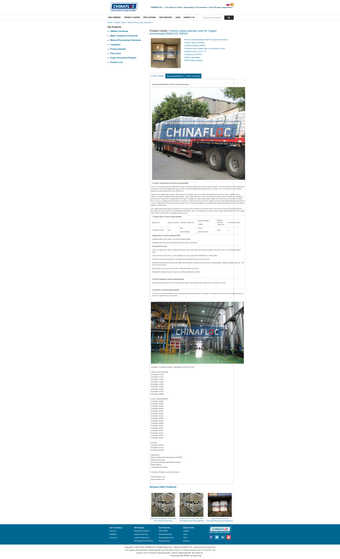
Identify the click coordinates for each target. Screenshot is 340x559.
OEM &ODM (163, 531)
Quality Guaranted (165, 534)
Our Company (114, 17)
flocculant (196, 553)
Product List (116, 62)
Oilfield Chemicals (119, 31)
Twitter (217, 537)
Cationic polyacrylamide (181, 553)
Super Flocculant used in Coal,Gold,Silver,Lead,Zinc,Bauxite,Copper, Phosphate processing (222, 521)
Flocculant (115, 53)
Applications (149, 17)
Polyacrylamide (118, 49)
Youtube (229, 537)
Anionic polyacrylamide (160, 553)
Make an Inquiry (193, 76)
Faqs (185, 538)
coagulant (115, 44)
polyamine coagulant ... (142, 531)
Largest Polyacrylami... (142, 538)
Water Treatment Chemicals (124, 36)
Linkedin (223, 537)
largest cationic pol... (141, 534)
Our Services (165, 17)
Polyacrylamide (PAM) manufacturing (185, 555)
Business (186, 541)
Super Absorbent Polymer (123, 58)
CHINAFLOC (219, 529)
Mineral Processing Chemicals (139, 22)
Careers (186, 531)
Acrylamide (142, 550)
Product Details (157, 76)
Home (110, 22)
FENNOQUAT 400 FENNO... (144, 541)
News (185, 534)
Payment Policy (164, 541)
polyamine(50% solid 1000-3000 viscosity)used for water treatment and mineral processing (192, 521)
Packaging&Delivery (175, 76)
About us (113, 531)
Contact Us (189, 17)
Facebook (211, 537)
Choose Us (114, 538)
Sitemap (177, 547)
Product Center (132, 17)
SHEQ (177, 17)
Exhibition (113, 534)
